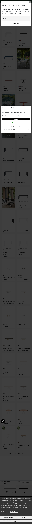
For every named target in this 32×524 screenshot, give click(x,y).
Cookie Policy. (14, 512)
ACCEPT (16, 521)
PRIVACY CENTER (8, 517)
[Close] (30, 2)
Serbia (16, 119)
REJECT (24, 517)
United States (16, 122)
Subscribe (16, 23)
